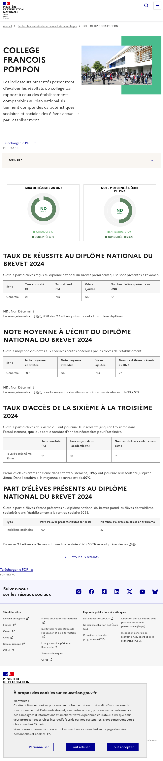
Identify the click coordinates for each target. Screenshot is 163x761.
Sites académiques (52, 653)
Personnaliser (39, 747)
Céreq (45, 660)
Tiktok (104, 591)
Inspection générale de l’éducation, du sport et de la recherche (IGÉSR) (137, 637)
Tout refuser (80, 747)
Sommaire (15, 160)
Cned (6, 637)
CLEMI (7, 650)
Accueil (7, 26)
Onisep (7, 631)
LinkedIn (117, 591)
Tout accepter (123, 747)
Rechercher (146, 6)
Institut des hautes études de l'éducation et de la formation (58, 631)
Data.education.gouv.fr (96, 618)
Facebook (91, 591)
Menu (157, 6)
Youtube (142, 591)
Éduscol (7, 625)
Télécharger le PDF (17, 143)
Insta (78, 591)
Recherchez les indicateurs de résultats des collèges (47, 26)
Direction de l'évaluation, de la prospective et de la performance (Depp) (138, 622)
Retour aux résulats (84, 556)
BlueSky (155, 591)
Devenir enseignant (14, 618)
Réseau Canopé (12, 644)
